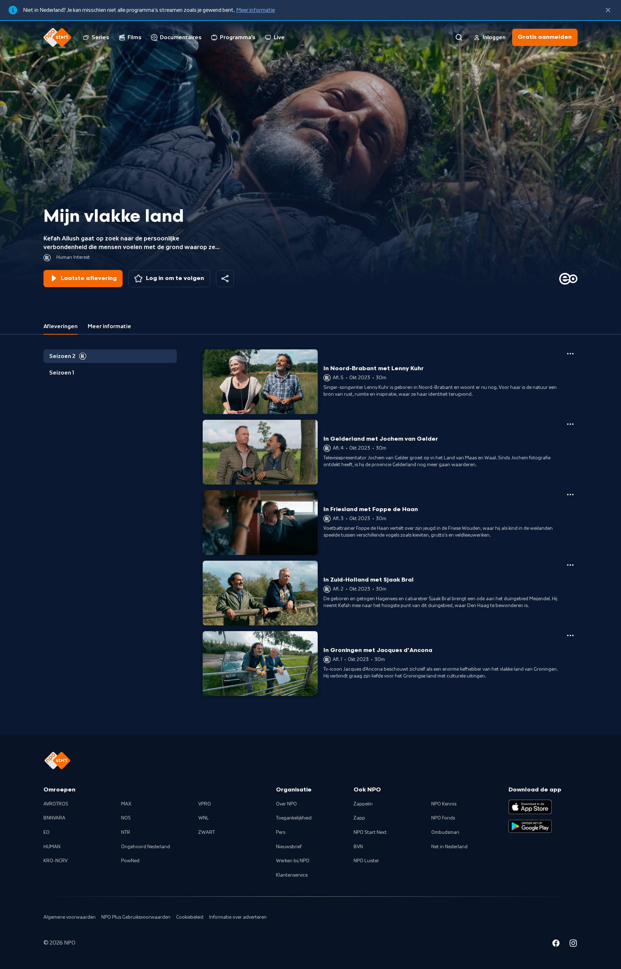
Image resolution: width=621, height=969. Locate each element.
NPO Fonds (443, 818)
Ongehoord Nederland (145, 846)
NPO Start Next (370, 832)
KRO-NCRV (55, 860)
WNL (203, 818)
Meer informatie (255, 10)
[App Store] (530, 807)
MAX (126, 804)
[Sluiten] (608, 10)
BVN (358, 846)
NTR (125, 832)
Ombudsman (445, 832)
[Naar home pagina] (57, 37)
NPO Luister (366, 860)
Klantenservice (292, 875)
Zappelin (363, 804)
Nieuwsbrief (289, 846)
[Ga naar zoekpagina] (459, 37)
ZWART (206, 832)
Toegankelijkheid (294, 818)
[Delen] (225, 278)
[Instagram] (573, 944)
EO (46, 832)
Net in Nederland (449, 846)
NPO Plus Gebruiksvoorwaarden (135, 917)
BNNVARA (54, 818)
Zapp (359, 818)
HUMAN (51, 846)
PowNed (130, 860)
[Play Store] (530, 826)
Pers (280, 832)
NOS (126, 818)
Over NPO (286, 804)
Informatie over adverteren (238, 917)
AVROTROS (55, 804)
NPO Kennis (443, 804)
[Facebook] (556, 944)
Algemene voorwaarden (69, 917)
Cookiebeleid (189, 917)
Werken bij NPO (292, 860)
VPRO (204, 804)
